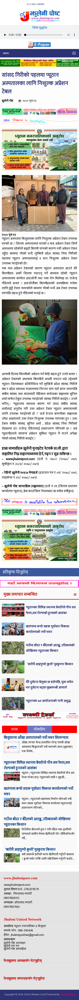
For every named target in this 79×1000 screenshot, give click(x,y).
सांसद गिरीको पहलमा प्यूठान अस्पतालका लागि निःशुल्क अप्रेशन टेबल (35, 83)
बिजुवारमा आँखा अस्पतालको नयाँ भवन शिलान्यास (36, 737)
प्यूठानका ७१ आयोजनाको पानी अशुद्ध (48, 701)
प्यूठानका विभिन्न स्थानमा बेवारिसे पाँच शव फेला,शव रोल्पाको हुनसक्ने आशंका (51, 610)
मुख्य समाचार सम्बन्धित (20, 594)
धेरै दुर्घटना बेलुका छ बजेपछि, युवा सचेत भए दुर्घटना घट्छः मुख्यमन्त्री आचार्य (49, 684)
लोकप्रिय (39, 729)
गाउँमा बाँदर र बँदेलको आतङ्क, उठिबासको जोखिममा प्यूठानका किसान (50, 648)
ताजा (14, 729)
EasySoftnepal (67, 994)
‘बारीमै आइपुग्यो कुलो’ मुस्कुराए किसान (50, 664)
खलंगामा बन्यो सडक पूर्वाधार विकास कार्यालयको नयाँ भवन (47, 629)
